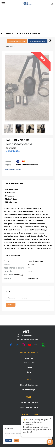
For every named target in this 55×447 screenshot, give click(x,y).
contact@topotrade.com (27, 339)
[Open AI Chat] (50, 442)
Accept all (9, 440)
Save (16, 440)
